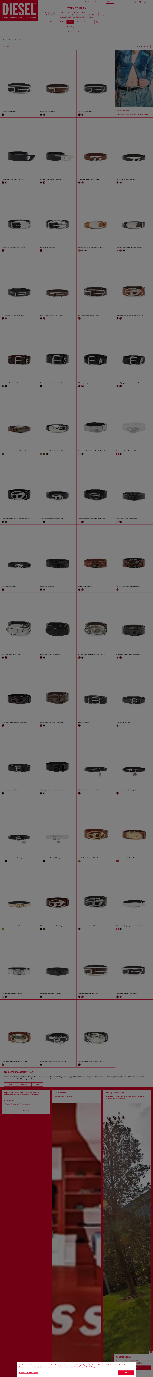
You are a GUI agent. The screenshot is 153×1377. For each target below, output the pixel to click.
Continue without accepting (28, 1372)
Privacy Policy (78, 1367)
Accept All (126, 1372)
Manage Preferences (59, 1367)
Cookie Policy (90, 1367)
